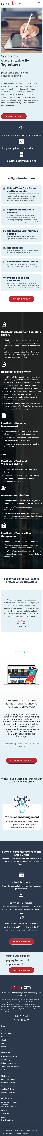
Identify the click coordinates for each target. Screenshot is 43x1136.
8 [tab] (26, 836)
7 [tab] (23, 836)
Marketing (5, 1076)
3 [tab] (21, 652)
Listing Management (8, 1063)
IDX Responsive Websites (10, 1056)
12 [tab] (38, 836)
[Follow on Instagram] (25, 1020)
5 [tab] (27, 652)
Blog (3, 1043)
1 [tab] (15, 652)
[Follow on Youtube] (28, 1020)
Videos (3, 1046)
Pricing (3, 1037)
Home (3, 1030)
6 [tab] (20, 836)
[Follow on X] (15, 1020)
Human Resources (8, 1086)
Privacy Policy (7, 1133)
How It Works (6, 1033)
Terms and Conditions (23, 1133)
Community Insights (8, 1092)
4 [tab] (25, 652)
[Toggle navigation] (39, 3)
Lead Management (8, 1060)
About (3, 1040)
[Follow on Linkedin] (21, 1020)
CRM (3, 1069)
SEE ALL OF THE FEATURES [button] (21, 760)
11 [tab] (35, 836)
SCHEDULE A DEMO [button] (14, 116)
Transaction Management (11, 1066)
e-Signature (5, 1073)
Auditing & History (8, 1089)
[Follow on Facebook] (18, 1020)
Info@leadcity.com (7, 1120)
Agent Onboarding (8, 1082)
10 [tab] (32, 836)
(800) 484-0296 (6, 1113)
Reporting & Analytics (9, 1079)
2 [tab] (19, 652)
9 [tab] (29, 836)
